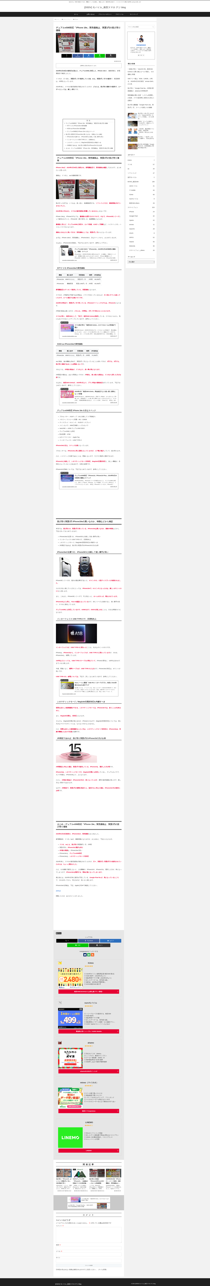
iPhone (59, 933)
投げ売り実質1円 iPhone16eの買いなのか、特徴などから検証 (84, 134)
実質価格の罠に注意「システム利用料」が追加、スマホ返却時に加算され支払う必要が (141, 97)
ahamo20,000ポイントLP (88, 1071)
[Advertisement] (89, 104)
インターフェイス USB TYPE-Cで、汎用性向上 (81, 139)
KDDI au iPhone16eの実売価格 (76, 128)
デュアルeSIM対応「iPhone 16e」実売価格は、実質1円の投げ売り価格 (87, 123)
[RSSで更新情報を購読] (92, 954)
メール (59, 1251)
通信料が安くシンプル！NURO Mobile (89, 1031)
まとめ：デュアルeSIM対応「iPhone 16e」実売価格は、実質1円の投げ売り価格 (89, 148)
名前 (58, 1245)
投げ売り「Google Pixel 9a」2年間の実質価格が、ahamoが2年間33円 (141, 89)
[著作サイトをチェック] (85, 954)
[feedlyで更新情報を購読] (88, 954)
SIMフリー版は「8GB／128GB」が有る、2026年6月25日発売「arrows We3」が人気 (141, 81)
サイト (58, 1257)
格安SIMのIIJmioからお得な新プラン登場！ (88, 991)
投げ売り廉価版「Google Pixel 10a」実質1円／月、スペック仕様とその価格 (141, 106)
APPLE (58, 891)
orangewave (141, 45)
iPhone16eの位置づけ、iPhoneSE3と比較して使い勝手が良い (85, 136)
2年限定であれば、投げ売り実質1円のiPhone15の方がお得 (84, 145)
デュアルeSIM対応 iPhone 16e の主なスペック (81, 131)
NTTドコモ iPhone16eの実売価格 (77, 125)
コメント (60, 1226)
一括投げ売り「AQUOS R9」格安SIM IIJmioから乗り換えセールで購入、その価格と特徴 (141, 71)
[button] (111, 56)
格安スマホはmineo (88, 1111)
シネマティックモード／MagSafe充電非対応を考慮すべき (84, 142)
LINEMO (89, 1150)
